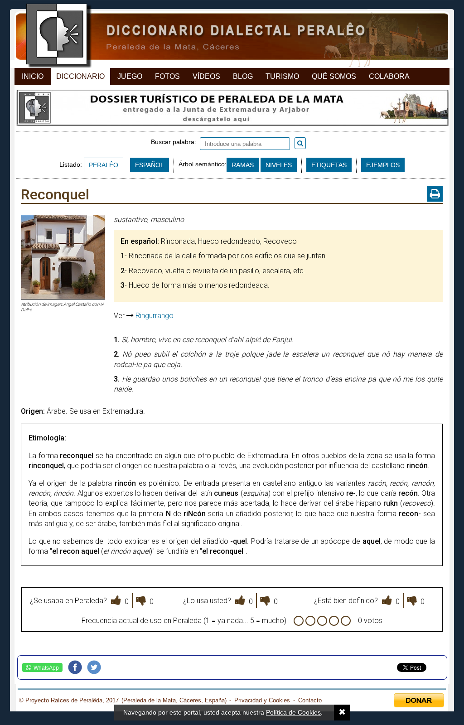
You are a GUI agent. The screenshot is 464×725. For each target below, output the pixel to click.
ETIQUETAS (329, 165)
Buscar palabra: (175, 141)
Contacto (310, 700)
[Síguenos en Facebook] (77, 667)
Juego (129, 76)
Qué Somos (334, 76)
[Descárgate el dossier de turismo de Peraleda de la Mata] (231, 110)
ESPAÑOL (149, 165)
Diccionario (80, 76)
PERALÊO (103, 165)
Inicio (33, 76)
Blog (243, 76)
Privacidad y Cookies (262, 700)
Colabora (389, 76)
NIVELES (279, 165)
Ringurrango (154, 315)
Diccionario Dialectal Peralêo (224, 36)
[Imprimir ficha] (435, 194)
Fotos (167, 76)
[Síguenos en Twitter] (96, 667)
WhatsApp (46, 668)
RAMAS (243, 165)
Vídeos (206, 76)
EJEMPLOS (383, 165)
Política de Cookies (293, 712)
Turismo (282, 76)
